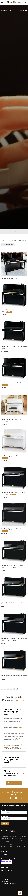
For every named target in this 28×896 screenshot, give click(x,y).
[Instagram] (11, 798)
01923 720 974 (4, 879)
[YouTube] (16, 798)
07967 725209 (4, 881)
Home (2, 231)
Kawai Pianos (8, 231)
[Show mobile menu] (2, 2)
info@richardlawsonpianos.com (9, 883)
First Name (3, 810)
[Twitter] (21, 798)
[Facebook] (7, 798)
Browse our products (14, 783)
